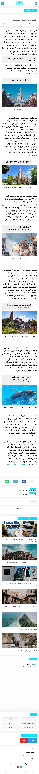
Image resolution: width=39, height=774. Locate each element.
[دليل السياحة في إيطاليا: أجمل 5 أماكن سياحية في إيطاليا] (19, 552)
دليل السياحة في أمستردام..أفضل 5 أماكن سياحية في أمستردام (21, 584)
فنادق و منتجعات (28, 727)
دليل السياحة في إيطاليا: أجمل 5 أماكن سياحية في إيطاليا (20, 562)
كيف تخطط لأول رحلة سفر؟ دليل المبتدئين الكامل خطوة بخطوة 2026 (21, 540)
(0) (3, 23)
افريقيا (10, 719)
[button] (24, 481)
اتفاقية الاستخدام (30, 761)
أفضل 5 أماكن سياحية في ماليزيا (27, 629)
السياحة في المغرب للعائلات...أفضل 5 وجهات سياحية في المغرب (20, 607)
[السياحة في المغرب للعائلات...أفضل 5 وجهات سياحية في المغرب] (19, 596)
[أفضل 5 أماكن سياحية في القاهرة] (19, 640)
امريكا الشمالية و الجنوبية (28, 723)
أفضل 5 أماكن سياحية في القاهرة (27, 651)
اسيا (28, 719)
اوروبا (10, 723)
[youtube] (24, 740)
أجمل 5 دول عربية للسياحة (16, 465)
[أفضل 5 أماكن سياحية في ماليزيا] (19, 619)
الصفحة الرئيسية (30, 752)
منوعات (34, 17)
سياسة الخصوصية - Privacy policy (26, 755)
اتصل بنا (33, 758)
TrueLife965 (13, 764)
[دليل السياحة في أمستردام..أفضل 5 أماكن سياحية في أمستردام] (19, 573)
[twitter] (32, 740)
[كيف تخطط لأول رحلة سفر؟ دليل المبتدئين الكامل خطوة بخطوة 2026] (19, 529)
